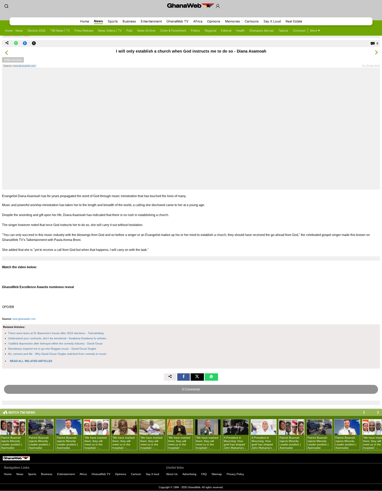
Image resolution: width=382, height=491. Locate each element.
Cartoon (136, 474)
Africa (197, 21)
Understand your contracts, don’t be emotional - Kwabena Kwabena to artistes (57, 338)
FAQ (204, 474)
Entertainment (151, 21)
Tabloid (283, 30)
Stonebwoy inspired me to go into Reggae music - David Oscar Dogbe (52, 348)
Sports (113, 21)
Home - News (14, 30)
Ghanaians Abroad (261, 30)
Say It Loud (272, 21)
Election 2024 (36, 30)
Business (129, 21)
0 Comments (191, 389)
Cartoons (252, 21)
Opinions (213, 21)
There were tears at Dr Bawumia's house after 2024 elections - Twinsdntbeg (56, 333)
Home (84, 21)
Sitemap (216, 474)
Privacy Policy (235, 474)
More (313, 30)
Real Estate (294, 21)
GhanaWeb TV (177, 21)
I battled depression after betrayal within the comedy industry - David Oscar (55, 343)
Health (240, 30)
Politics (195, 30)
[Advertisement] (191, 128)
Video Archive (13, 60)
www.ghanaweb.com (24, 66)
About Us (172, 474)
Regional (210, 30)
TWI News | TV (60, 30)
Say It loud (152, 474)
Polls (129, 30)
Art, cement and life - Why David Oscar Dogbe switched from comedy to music (57, 353)
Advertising (189, 474)
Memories (232, 21)
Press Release (83, 30)
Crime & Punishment (173, 30)
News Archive (146, 30)
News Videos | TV (110, 30)
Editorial (226, 30)
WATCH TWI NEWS (21, 412)
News (98, 21)
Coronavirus (301, 30)
